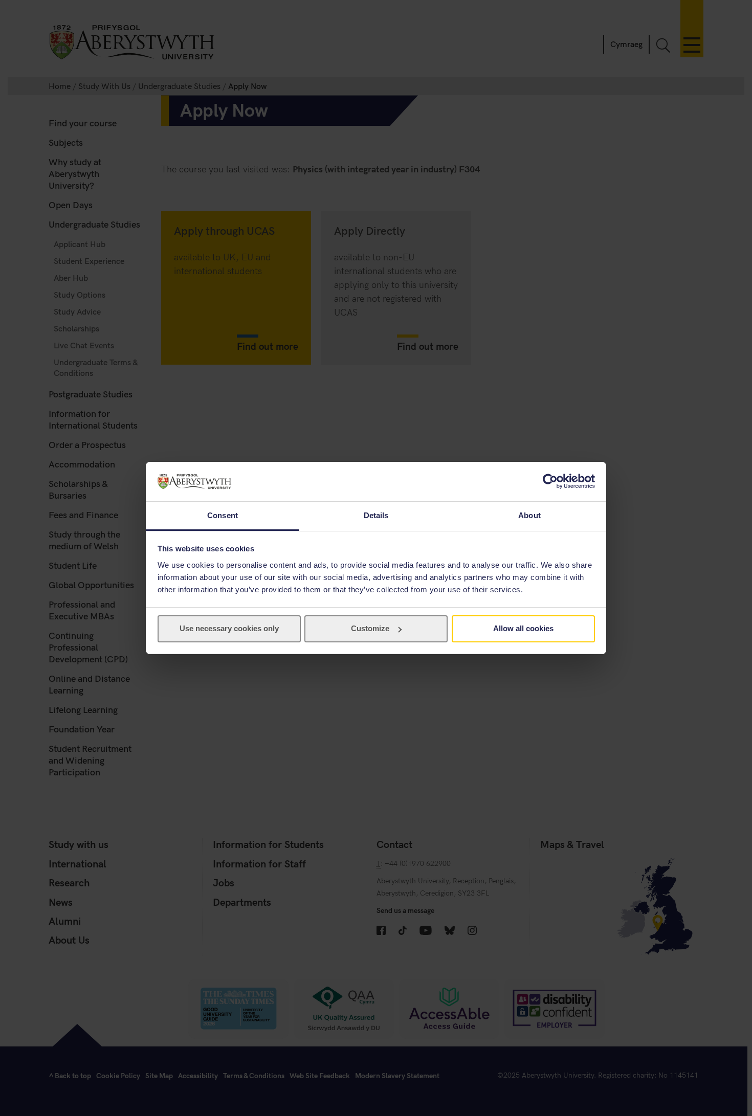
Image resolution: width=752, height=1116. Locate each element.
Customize (370, 628)
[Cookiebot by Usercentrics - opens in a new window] (550, 481)
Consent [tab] (222, 515)
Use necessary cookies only (229, 628)
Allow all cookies (523, 628)
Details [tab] (376, 515)
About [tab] (529, 515)
